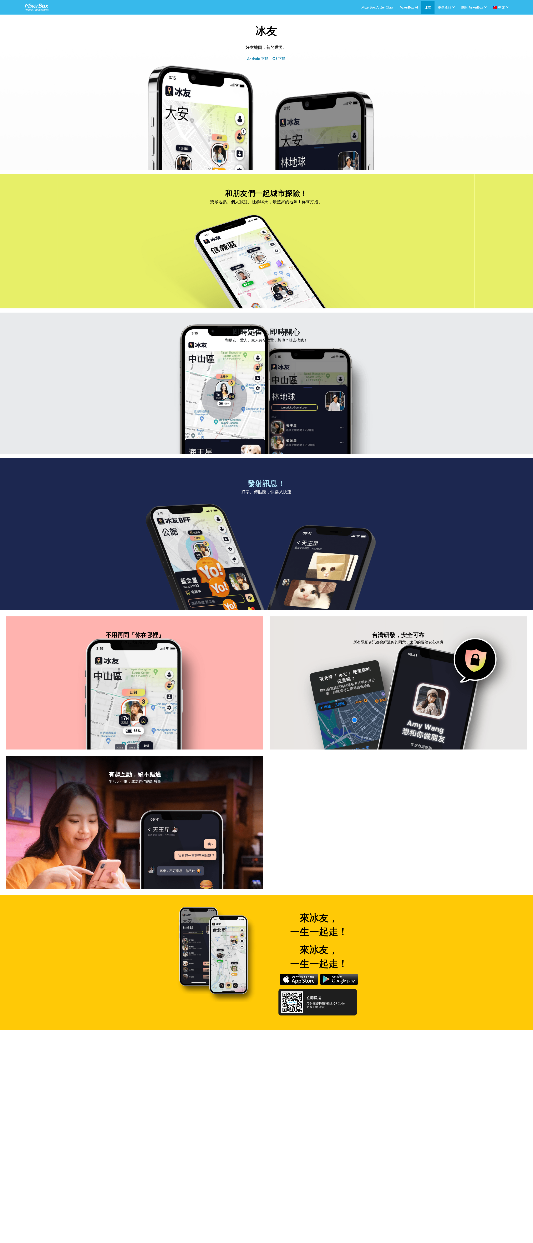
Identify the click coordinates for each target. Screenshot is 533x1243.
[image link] (35, 7)
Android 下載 (257, 58)
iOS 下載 (278, 58)
